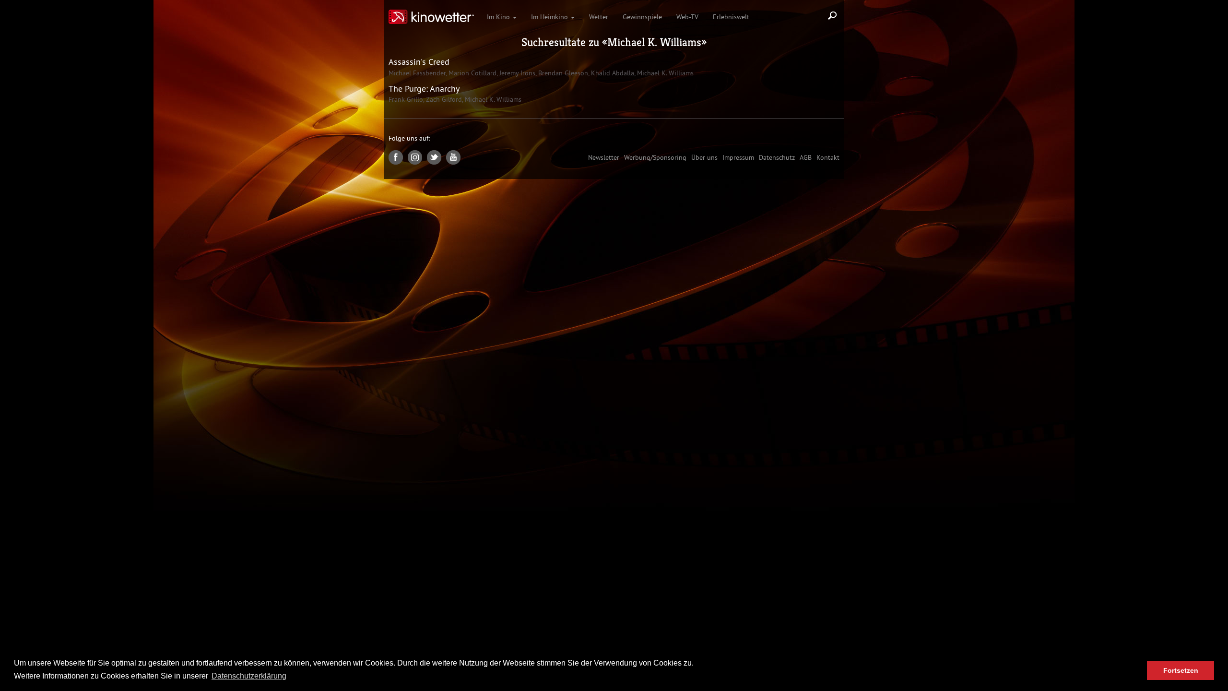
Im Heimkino (550, 16)
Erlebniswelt (731, 16)
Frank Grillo (406, 99)
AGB (806, 157)
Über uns (704, 157)
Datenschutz (777, 157)
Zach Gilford (443, 99)
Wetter (598, 16)
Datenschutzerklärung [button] (249, 676)
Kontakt (827, 157)
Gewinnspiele (642, 16)
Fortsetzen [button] (1180, 670)
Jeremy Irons (516, 73)
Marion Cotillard (471, 73)
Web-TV (687, 16)
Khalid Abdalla (611, 73)
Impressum (738, 157)
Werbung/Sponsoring (655, 157)
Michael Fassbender (417, 73)
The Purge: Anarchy (424, 88)
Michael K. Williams (654, 42)
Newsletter (603, 157)
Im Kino (499, 16)
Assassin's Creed (419, 61)
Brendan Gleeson (562, 73)
